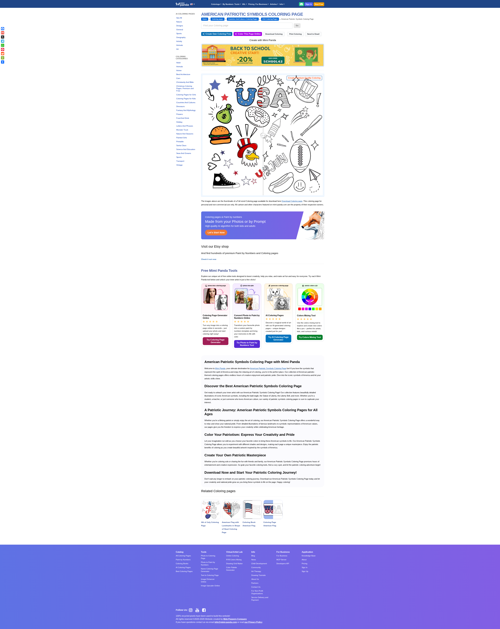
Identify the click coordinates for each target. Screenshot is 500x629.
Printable (180, 141)
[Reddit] (3, 54)
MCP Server (281, 560)
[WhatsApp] (3, 45)
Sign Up (305, 571)
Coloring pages (217, 19)
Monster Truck (182, 130)
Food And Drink (182, 118)
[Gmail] (3, 33)
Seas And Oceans (183, 153)
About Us (255, 579)
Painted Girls (181, 138)
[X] (3, 37)
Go (297, 25)
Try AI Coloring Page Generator (278, 338)
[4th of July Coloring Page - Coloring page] (210, 509)
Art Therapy (256, 571)
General (179, 30)
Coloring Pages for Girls (186, 95)
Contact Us (255, 587)
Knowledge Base (308, 556)
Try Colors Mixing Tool (310, 337)
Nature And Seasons (184, 134)
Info (281, 4)
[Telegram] (3, 41)
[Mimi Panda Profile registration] (262, 55)
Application (307, 552)
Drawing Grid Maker (234, 563)
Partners (254, 583)
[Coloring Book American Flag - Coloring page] (252, 509)
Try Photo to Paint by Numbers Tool (247, 344)
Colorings (215, 4)
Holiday (179, 122)
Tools (236, 4)
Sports (179, 33)
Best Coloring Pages (184, 571)
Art (177, 49)
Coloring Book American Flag (249, 524)
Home (204, 19)
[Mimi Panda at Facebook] (205, 610)
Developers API (282, 563)
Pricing (251, 4)
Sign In (309, 4)
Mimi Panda (220, 368)
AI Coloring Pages (183, 567)
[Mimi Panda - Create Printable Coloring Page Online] (182, 4)
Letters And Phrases (184, 126)
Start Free (319, 4)
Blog (253, 556)
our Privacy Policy (253, 622)
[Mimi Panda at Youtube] (198, 610)
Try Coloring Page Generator (215, 341)
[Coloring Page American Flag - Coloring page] (273, 509)
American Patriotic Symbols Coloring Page (268, 368)
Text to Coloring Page (210, 575)
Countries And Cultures (185, 102)
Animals (179, 45)
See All (179, 18)
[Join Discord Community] (301, 4)
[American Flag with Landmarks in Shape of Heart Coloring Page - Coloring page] (231, 509)
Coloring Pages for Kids (186, 99)
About (304, 560)
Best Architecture (183, 74)
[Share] (3, 62)
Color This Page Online (249, 34)
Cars (178, 78)
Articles (273, 4)
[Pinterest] (3, 49)
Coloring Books (182, 563)
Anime (179, 70)
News (253, 560)
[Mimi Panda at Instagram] (191, 610)
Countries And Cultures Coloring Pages (242, 19)
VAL (244, 4)
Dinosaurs (180, 106)
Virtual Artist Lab (234, 552)
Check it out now (208, 259)
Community (256, 567)
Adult (178, 63)
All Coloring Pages (183, 556)
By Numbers (228, 4)
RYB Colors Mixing (234, 560)
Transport (180, 161)
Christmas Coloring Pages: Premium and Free (185, 88)
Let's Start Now (216, 232)
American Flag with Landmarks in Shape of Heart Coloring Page (231, 527)
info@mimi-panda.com (226, 622)
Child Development (259, 563)
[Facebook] (3, 29)
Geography (181, 37)
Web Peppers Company (235, 619)
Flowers (179, 114)
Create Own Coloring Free (218, 34)
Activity (179, 41)
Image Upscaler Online (210, 586)
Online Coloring (232, 556)
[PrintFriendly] (3, 58)
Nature (179, 22)
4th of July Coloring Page (210, 524)
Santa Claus (181, 145)
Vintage (179, 165)
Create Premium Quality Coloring (304, 78)
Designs (179, 26)
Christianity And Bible (185, 82)
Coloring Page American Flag (269, 524)
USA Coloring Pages (270, 19)
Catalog (179, 552)
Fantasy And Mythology (186, 110)
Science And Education (185, 149)
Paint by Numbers (183, 560)
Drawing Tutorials (258, 575)
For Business (261, 4)
